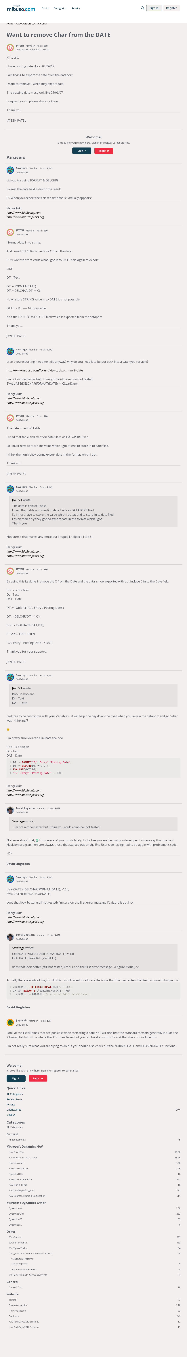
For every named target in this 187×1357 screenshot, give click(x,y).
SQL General (94, 1237)
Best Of (11, 1114)
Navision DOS (94, 1174)
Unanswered (93, 1109)
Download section (94, 1305)
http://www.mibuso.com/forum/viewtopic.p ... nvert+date (45, 370)
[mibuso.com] (21, 8)
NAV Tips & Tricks (94, 1185)
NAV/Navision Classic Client (94, 1157)
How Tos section (94, 1310)
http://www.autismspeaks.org (25, 217)
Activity (11, 1104)
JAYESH (20, 45)
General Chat (94, 1287)
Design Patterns (95, 1264)
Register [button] (103, 150)
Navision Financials (94, 1168)
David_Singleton (25, 808)
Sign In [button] (82, 150)
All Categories (15, 1094)
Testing (94, 1300)
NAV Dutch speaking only (94, 1190)
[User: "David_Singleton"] (10, 810)
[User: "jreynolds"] (10, 1022)
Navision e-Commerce (94, 1179)
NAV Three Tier (94, 1152)
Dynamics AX (94, 1208)
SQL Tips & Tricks (94, 1248)
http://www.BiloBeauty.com (24, 213)
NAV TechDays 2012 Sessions (94, 1327)
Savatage (21, 168)
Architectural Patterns (22, 1259)
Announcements (94, 1139)
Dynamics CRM (94, 1214)
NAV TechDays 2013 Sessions (94, 1321)
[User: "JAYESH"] (10, 47)
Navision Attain (94, 1163)
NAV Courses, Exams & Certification (94, 1196)
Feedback (94, 1316)
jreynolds (21, 1020)
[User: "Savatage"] (10, 170)
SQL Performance (94, 1242)
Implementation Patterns (95, 1269)
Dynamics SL (94, 1224)
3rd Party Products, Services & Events (94, 1275)
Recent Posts (14, 1099)
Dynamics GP (94, 1219)
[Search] (142, 8)
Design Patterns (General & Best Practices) (94, 1253)
